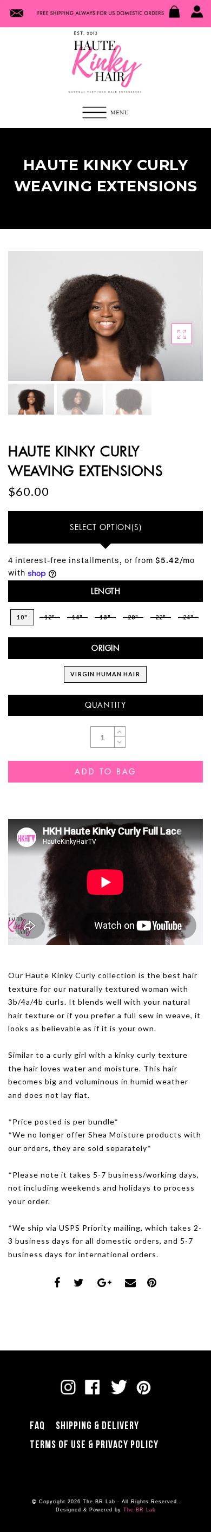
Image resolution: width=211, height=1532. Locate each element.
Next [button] (169, 322)
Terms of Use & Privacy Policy (94, 1444)
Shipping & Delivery (97, 1425)
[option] (105, 316)
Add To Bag (105, 771)
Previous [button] (27, 322)
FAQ (37, 1425)
